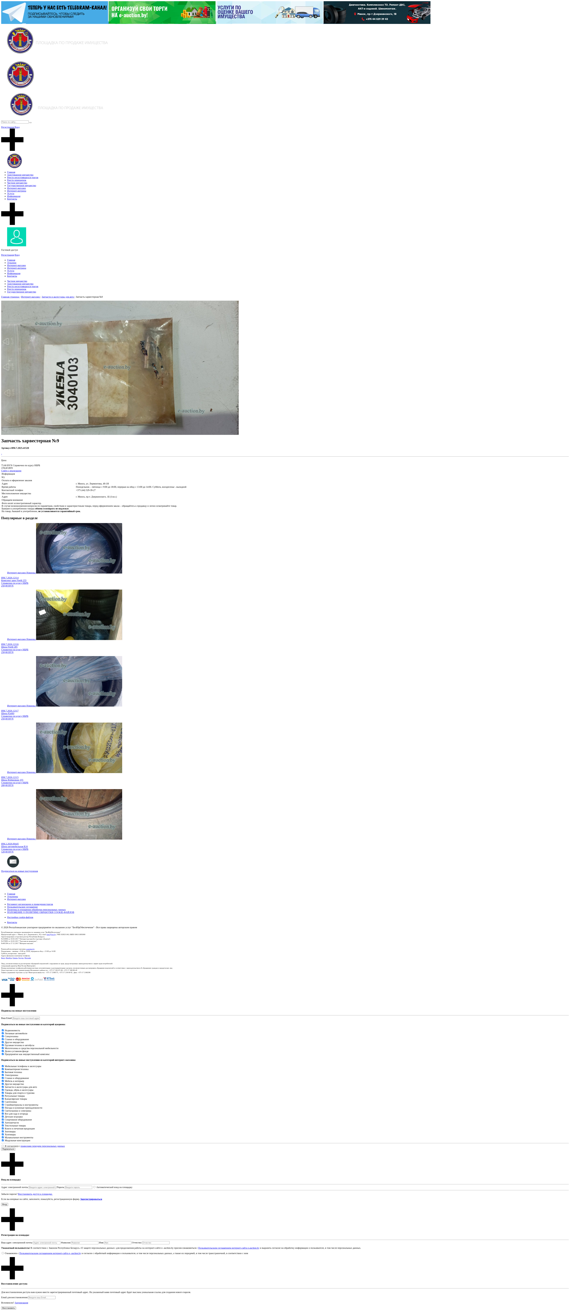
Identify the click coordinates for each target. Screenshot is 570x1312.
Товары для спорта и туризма (19, 1093)
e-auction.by (30, 949)
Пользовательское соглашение (22, 907)
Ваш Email (6, 1018)
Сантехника (11, 1102)
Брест (3, 958)
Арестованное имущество (20, 175)
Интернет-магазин (16, 188)
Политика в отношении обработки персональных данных (36, 909)
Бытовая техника (13, 1072)
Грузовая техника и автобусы (19, 1045)
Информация (13, 196)
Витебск (9, 958)
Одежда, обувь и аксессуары (19, 1090)
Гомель (15, 958)
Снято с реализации (11, 470)
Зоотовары (10, 1131)
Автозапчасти (12, 1122)
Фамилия (65, 1242)
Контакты (12, 199)
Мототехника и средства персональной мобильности (31, 1048)
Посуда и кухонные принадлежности (23, 1108)
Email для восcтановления (14, 1297)
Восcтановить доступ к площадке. (35, 1194)
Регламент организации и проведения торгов (30, 904)
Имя (101, 1242)
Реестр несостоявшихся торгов (22, 177)
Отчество (136, 1242)
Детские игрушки (14, 1116)
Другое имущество (14, 1042)
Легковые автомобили (16, 1033)
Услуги (10, 193)
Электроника (11, 1075)
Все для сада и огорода (16, 1113)
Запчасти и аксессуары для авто (21, 1087)
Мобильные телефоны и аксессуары (23, 1066)
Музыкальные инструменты (19, 1137)
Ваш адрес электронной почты (16, 1242)
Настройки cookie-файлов (20, 917)
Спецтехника (11, 1036)
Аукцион (11, 262)
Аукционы (12, 896)
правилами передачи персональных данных (42, 1146)
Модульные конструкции (17, 1140)
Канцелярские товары (16, 1099)
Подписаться (8, 1149)
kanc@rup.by (51, 934)
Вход (17, 127)
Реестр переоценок (16, 180)
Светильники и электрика (18, 1110)
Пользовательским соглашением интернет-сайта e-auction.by (228, 1248)
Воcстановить (8, 1308)
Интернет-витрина (16, 191)
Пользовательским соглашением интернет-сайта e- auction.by (50, 1253)
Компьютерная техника (16, 1069)
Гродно (21, 958)
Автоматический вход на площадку (114, 1187)
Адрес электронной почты (14, 1187)
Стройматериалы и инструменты (21, 1105)
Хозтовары (10, 1134)
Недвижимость (12, 1030)
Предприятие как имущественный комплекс (27, 1054)
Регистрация (7, 127)
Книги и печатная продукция (20, 1128)
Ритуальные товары (15, 1096)
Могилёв (27, 958)
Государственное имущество (21, 185)
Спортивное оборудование (18, 1119)
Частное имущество (17, 183)
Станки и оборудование (17, 1039)
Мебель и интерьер (14, 1081)
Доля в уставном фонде (16, 1051)
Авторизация (21, 1302)
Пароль (60, 1187)
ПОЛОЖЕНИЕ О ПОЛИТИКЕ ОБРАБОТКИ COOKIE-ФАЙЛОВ (40, 912)
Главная (11, 172)
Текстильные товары (15, 1125)
